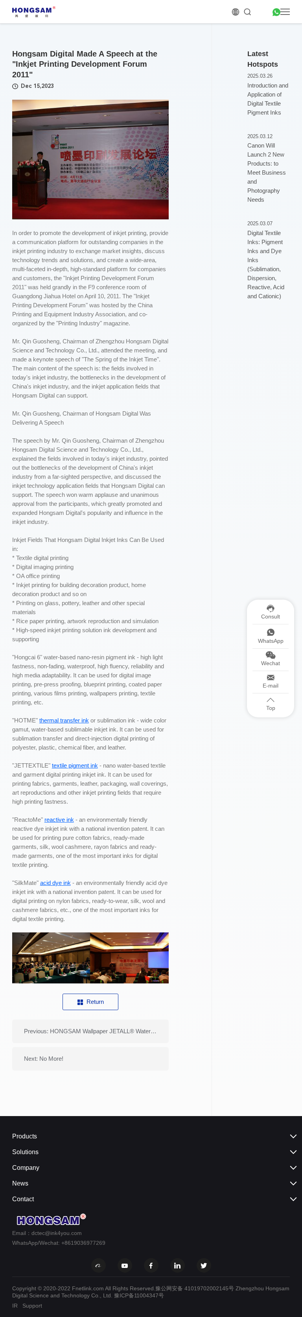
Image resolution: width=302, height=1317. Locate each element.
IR (15, 1305)
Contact (23, 1199)
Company (25, 1167)
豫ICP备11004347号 (139, 1295)
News (20, 1183)
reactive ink (59, 819)
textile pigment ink (75, 765)
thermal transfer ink (64, 720)
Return (95, 1001)
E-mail (270, 685)
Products (24, 1136)
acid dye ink (55, 882)
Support (32, 1305)
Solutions (25, 1152)
